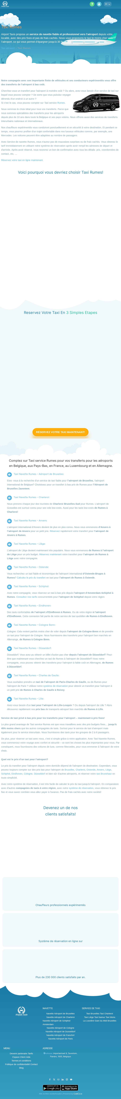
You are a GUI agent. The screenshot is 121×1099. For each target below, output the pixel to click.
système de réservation (55, 686)
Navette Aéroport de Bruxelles (60, 1013)
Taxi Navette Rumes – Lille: (29, 698)
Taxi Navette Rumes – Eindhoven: (32, 605)
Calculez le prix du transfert (31, 577)
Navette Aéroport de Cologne (60, 1028)
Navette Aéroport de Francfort (60, 1035)
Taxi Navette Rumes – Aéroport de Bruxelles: (39, 474)
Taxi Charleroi (106, 1013)
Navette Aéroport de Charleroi (60, 1017)
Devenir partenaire (18, 1053)
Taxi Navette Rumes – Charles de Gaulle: (36, 675)
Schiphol (5, 773)
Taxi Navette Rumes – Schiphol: (31, 586)
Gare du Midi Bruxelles (105, 1021)
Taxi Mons (110, 1017)
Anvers (100, 769)
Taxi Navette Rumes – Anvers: (30, 520)
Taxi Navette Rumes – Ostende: (31, 567)
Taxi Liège (89, 1017)
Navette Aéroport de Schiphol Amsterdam (56, 1023)
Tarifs (30, 1053)
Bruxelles (69, 769)
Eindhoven (16, 773)
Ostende (90, 769)
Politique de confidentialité (17, 1064)
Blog (21, 1068)
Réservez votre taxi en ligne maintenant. (22, 160)
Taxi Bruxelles (92, 1013)
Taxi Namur (99, 1017)
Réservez (55, 531)
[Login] (99, 4)
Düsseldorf (39, 773)
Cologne (28, 773)
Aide (28, 1057)
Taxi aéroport (8, 48)
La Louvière (88, 1021)
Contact (34, 1064)
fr (106, 4)
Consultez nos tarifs (26, 597)
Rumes (61, 103)
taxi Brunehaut (104, 773)
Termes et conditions (21, 1061)
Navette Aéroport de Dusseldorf (60, 1031)
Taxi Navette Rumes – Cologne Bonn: (34, 625)
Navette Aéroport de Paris (60, 1039)
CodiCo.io (78, 1094)
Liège (108, 769)
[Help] (92, 4)
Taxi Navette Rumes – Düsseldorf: (33, 648)
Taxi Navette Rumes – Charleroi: (32, 497)
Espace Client (19, 1057)
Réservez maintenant (50, 554)
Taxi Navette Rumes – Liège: (30, 544)
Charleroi (80, 769)
